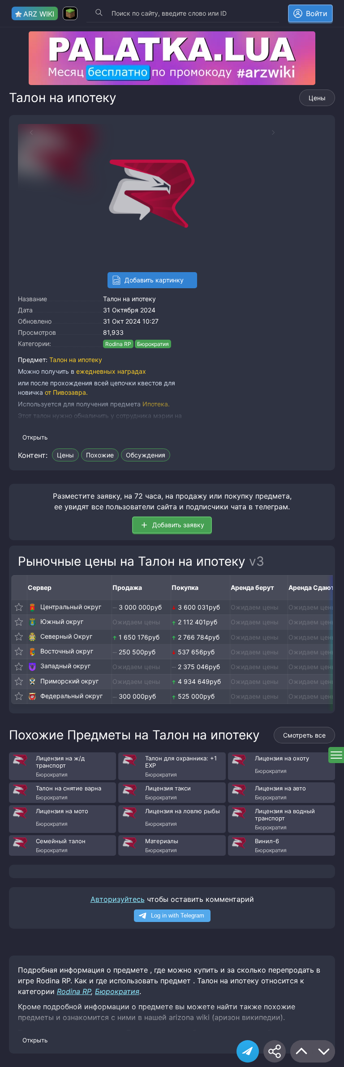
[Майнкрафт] (70, 13)
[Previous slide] (27, 132)
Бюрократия (153, 344)
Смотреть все (304, 735)
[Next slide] (278, 132)
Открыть (34, 437)
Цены (317, 98)
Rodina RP (118, 344)
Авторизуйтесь (117, 899)
